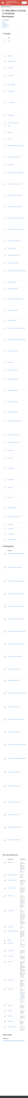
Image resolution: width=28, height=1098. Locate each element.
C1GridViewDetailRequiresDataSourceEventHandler (18, 693)
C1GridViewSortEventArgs (13, 401)
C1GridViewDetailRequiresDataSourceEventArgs (17, 270)
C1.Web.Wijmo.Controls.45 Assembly (13, 1040)
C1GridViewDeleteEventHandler (14, 680)
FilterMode (10, 940)
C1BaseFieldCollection (12, 61)
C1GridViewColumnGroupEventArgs (15, 183)
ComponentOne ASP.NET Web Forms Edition (12, 3)
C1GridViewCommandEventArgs (14, 240)
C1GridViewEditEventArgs (13, 288)
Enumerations (5, 25)
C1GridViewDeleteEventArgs (13, 263)
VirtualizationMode (11, 1026)
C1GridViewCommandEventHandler (15, 656)
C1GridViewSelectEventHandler (14, 802)
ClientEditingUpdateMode (13, 931)
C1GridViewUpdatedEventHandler (14, 827)
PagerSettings (10, 528)
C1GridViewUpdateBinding (13, 412)
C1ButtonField (10, 75)
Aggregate (10, 862)
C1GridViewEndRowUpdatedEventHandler (16, 719)
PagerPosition (10, 1005)
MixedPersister (10, 524)
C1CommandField (11, 102)
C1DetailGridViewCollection (13, 122)
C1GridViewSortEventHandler (13, 814)
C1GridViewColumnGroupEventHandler (15, 593)
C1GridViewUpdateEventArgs (13, 442)
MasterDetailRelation (12, 507)
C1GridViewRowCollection (13, 370)
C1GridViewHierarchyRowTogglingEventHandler (17, 758)
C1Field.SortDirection (22, 903)
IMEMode (9, 961)
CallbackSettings (11, 479)
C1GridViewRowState (12, 880)
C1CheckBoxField (11, 91)
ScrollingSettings (11, 534)
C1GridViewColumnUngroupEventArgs (15, 229)
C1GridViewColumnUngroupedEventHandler (16, 631)
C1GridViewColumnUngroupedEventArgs (16, 218)
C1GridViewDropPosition (12, 874)
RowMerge (10, 1010)
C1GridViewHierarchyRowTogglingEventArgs (16, 339)
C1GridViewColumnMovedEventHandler (15, 606)
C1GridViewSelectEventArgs (13, 390)
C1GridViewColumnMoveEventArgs (15, 206)
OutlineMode (10, 989)
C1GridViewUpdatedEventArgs (14, 434)
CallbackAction (11, 910)
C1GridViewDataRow (12, 248)
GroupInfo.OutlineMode (22, 997)
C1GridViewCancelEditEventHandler (15, 567)
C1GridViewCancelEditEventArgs (14, 157)
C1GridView (10, 139)
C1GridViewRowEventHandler (13, 785)
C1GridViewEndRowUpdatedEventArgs (15, 298)
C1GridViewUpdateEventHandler (14, 839)
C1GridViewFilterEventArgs (13, 310)
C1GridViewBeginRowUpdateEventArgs (15, 145)
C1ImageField (10, 458)
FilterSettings (10, 487)
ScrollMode (10, 1016)
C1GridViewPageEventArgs (13, 350)
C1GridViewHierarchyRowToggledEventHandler (17, 744)
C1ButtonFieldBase (11, 84)
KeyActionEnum (11, 980)
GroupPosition (10, 956)
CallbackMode (10, 926)
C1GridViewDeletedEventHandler (14, 669)
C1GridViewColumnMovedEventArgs (15, 195)
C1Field (9, 125)
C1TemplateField (11, 468)
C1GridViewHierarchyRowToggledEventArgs (16, 328)
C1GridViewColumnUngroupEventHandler (16, 643)
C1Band (9, 40)
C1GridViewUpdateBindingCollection (15, 421)
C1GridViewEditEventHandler (13, 706)
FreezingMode (10, 950)
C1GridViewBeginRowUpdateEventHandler (16, 553)
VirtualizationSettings (12, 539)
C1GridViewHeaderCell (12, 320)
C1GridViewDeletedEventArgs (13, 255)
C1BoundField (10, 67)
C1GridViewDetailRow (12, 282)
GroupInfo (10, 497)
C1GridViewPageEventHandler (14, 772)
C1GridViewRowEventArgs (13, 379)
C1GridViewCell (10, 164)
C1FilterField (10, 132)
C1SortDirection (11, 895)
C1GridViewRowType (12, 888)
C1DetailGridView (11, 115)
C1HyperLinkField (11, 450)
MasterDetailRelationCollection (14, 516)
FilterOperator (10, 943)
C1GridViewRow (11, 362)
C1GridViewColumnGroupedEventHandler (16, 581)
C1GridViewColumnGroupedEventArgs (15, 172)
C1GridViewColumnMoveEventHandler (15, 618)
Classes (4, 22)
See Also (4, 27)
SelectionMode (10, 1021)
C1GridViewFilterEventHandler (13, 731)
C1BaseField (10, 55)
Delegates (4, 24)
